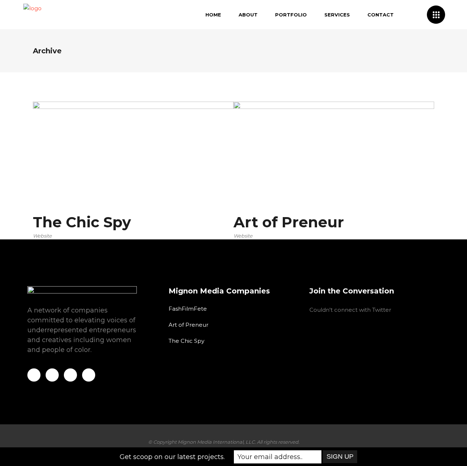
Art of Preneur (188, 324)
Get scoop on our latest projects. (172, 457)
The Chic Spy (186, 340)
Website (42, 236)
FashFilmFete (188, 308)
